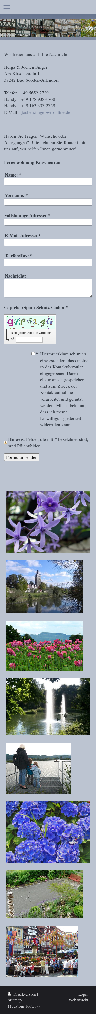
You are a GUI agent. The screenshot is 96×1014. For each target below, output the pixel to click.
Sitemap (15, 1000)
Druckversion (24, 994)
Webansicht (78, 1000)
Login (83, 994)
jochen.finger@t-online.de (46, 112)
